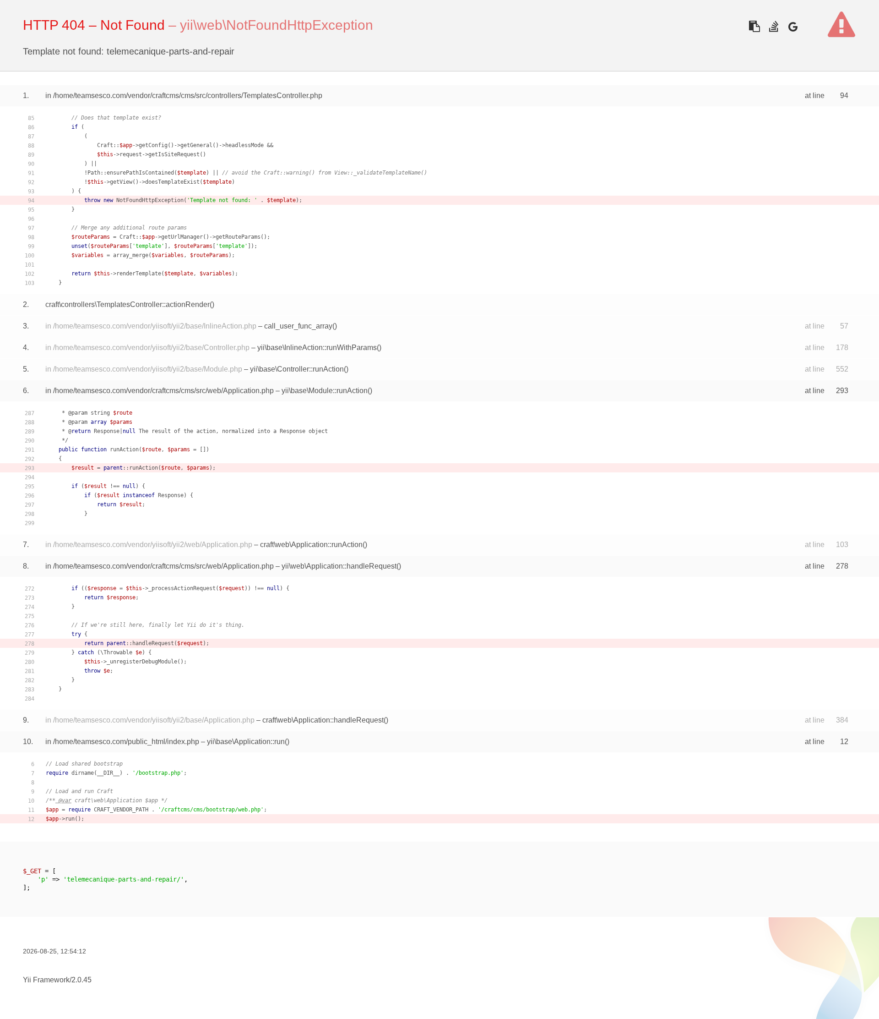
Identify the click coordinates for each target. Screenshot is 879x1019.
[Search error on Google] (793, 26)
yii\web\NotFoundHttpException (276, 25)
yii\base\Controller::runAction (297, 369)
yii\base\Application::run (246, 741)
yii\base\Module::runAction (325, 390)
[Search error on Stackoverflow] (773, 26)
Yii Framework (46, 980)
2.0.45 (81, 980)
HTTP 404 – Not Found (94, 25)
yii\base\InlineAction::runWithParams (317, 347)
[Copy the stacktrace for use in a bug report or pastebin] (754, 26)
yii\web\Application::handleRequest (339, 566)
